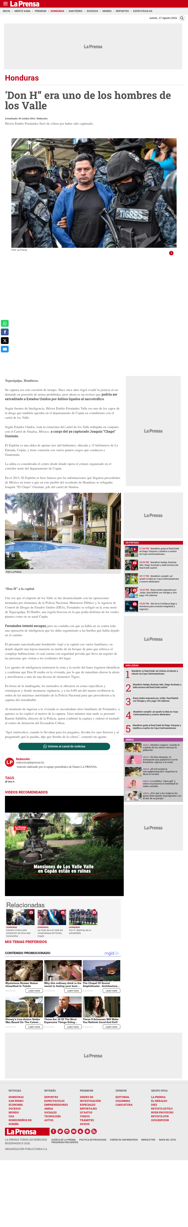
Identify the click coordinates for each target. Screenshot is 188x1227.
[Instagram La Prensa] (67, 1131)
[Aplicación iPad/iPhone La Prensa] (81, 1131)
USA (11, 1116)
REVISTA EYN (160, 1116)
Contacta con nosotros (124, 1140)
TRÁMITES (87, 1120)
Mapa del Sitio (167, 1140)
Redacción (42, 118)
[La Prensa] (21, 1132)
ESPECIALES (87, 1104)
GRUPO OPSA (159, 1090)
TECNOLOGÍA (52, 1116)
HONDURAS (16, 1097)
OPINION (121, 1090)
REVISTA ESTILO (162, 1108)
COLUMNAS (122, 1101)
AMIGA (48, 1108)
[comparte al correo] (5, 349)
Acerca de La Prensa (63, 1140)
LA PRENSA (158, 1097)
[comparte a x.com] (5, 340)
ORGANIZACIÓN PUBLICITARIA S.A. (26, 1149)
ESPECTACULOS (54, 1101)
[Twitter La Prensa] (60, 1131)
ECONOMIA (16, 1104)
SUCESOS (15, 1108)
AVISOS (85, 1124)
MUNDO (14, 1112)
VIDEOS (85, 1116)
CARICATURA (124, 1104)
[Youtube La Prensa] (74, 1131)
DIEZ (154, 1104)
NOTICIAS (15, 1090)
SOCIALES (50, 1112)
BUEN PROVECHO (162, 1112)
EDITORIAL (122, 1097)
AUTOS (48, 1120)
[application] (64, 846)
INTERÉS (50, 1090)
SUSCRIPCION (160, 1120)
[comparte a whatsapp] (5, 323)
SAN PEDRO (16, 1101)
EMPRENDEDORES (56, 1104)
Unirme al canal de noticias (66, 746)
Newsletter (148, 1140)
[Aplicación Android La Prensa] (87, 1131)
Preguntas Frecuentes (64, 1142)
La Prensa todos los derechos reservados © (26, 1141)
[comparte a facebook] (5, 332)
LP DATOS (86, 1112)
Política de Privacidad (92, 1140)
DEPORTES (51, 1097)
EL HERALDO (159, 1101)
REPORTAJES (88, 1108)
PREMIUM (86, 1090)
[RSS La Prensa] (94, 1131)
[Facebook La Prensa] (53, 1131)
